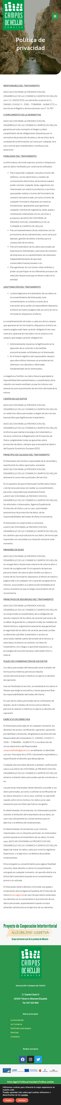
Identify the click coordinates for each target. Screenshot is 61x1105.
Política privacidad (28, 1081)
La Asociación (17, 1020)
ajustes (24, 1095)
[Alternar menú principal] (55, 16)
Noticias (14, 1032)
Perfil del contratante (20, 1028)
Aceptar (9, 1100)
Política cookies (46, 1081)
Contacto (15, 1036)
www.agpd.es (17, 895)
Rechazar (22, 1100)
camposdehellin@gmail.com (16, 750)
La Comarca (16, 1024)
